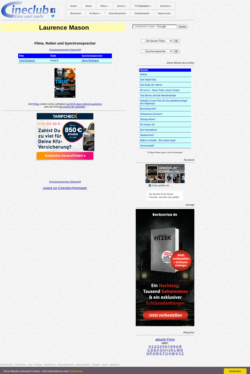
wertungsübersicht (65, 364)
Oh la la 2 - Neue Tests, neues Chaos (159, 90)
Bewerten (75, 13)
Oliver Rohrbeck (90, 60)
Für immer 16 (147, 124)
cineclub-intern (6, 364)
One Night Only (148, 79)
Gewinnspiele (142, 13)
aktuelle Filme (165, 339)
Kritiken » (95, 13)
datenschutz (20, 364)
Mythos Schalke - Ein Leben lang (157, 140)
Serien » (121, 6)
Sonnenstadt (147, 145)
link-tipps (38, 364)
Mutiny (143, 74)
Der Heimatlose (148, 130)
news (30, 364)
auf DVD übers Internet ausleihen (84, 104)
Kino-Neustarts (117, 13)
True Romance (27, 60)
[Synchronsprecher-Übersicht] (65, 49)
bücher (105, 364)
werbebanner (50, 364)
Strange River (147, 119)
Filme (36, 104)
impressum (114, 364)
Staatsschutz (147, 135)
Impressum (164, 13)
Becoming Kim (147, 108)
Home (73, 6)
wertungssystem (83, 364)
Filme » (104, 6)
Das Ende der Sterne (151, 85)
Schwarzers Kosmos (151, 114)
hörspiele (96, 364)
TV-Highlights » (143, 6)
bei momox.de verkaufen (72, 106)
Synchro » (165, 6)
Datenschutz (76, 371)
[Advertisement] (65, 169)
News (89, 6)
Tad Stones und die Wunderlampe (158, 95)
